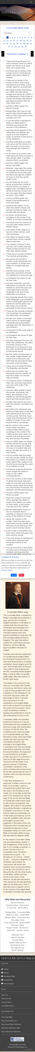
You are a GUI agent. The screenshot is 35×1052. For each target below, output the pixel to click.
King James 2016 (11, 923)
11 (28, 37)
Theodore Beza (12, 905)
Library (6, 973)
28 (24, 43)
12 (31, 37)
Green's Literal (22, 930)
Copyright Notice (7, 1006)
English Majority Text (17, 943)
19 (24, 40)
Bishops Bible (10, 917)
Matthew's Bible (12, 915)
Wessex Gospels (17, 937)
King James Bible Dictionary (11, 1024)
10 (25, 37)
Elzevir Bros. (24, 905)
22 (4, 43)
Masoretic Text (17, 935)
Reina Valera (23, 908)
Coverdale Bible (23, 912)
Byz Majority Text (17, 945)
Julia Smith (11, 930)
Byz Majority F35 (17, 948)
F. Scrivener (11, 908)
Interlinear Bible (9, 976)
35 (22, 46)
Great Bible (24, 915)
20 (27, 40)
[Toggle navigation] (31, 2)
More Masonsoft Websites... (11, 1032)
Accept (14, 575)
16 (14, 40)
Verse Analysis (8, 984)
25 (14, 43)
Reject (21, 575)
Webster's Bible (17, 925)
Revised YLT (24, 928)
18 (20, 40)
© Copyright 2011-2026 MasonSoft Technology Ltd (17, 1046)
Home (5, 969)
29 (27, 43)
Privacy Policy (6, 1002)
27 (20, 43)
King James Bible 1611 (9, 1021)
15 (10, 40)
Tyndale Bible (10, 912)
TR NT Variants (17, 950)
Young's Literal (12, 928)
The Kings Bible (6, 1017)
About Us (4, 995)
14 (7, 40)
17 (17, 40)
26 (17, 43)
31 (9, 46)
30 (30, 43)
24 (10, 43)
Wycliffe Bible (17, 940)
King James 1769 (17, 920)
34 (18, 46)
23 (7, 43)
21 (30, 40)
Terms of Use (6, 998)
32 (12, 46)
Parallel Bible (8, 980)
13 (4, 40)
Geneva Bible (25, 923)
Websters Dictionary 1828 (10, 1028)
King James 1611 (23, 917)
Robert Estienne (17, 903)
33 (15, 46)
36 (25, 46)
